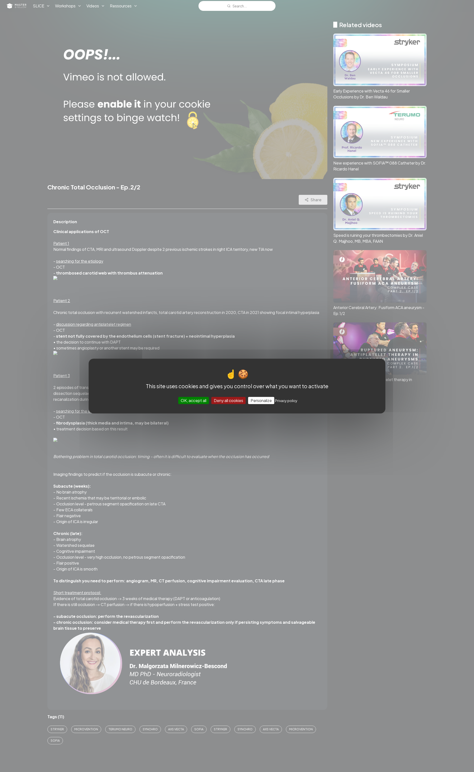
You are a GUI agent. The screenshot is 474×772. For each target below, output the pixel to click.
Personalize (261, 400)
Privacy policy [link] (286, 400)
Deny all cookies (228, 400)
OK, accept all (193, 400)
